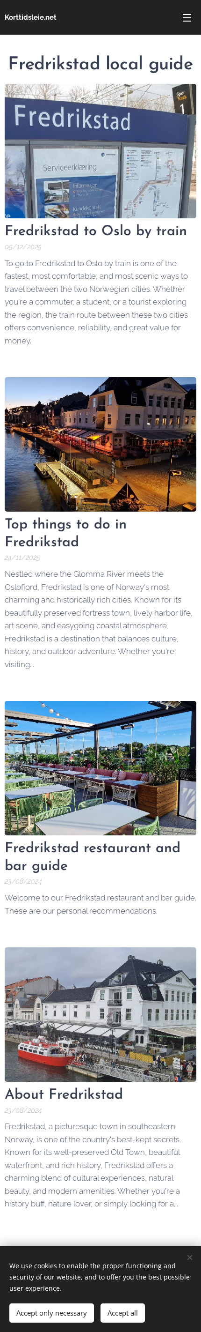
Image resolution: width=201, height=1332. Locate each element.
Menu (187, 17)
